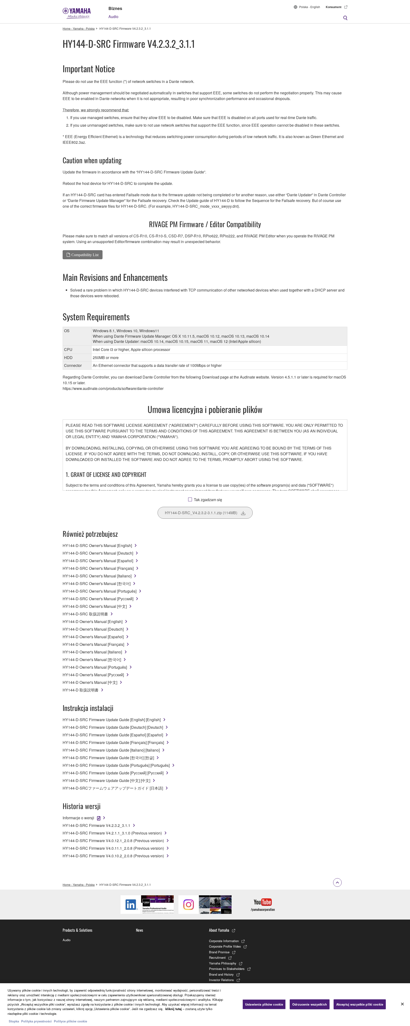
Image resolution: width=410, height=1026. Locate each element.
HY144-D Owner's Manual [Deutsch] (93, 629)
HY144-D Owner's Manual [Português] (95, 667)
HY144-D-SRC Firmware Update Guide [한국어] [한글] (108, 757)
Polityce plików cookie (70, 1021)
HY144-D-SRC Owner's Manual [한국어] (96, 583)
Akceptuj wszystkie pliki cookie (359, 1004)
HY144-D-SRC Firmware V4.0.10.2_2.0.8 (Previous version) (113, 855)
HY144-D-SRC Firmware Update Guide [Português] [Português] (116, 765)
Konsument (333, 7)
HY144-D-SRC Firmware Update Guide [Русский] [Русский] (113, 773)
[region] (205, 1004)
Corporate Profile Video (225, 946)
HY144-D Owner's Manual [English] (92, 621)
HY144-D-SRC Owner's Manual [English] (97, 545)
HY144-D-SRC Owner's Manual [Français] (98, 568)
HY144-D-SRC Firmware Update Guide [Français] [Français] (113, 742)
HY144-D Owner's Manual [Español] (93, 636)
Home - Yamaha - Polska (79, 28)
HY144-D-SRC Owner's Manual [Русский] (98, 598)
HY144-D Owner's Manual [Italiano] (92, 652)
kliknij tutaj (173, 1009)
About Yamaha (219, 930)
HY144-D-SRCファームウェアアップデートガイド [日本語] (113, 788)
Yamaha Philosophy (222, 963)
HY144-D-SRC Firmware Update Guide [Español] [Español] (113, 735)
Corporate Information (224, 941)
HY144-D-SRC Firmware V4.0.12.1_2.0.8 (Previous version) (113, 840)
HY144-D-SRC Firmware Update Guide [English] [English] (112, 719)
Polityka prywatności (36, 1021)
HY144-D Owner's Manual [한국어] (92, 659)
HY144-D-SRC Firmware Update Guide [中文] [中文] (106, 780)
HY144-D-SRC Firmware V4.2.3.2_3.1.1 (96, 825)
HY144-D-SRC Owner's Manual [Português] (99, 591)
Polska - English (309, 7)
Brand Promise (219, 952)
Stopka (14, 1021)
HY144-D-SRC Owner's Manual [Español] (98, 560)
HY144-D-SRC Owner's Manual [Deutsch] (98, 553)
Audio (113, 16)
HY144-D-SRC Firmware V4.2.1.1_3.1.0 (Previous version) (112, 833)
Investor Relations (221, 980)
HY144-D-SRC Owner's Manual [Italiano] (97, 576)
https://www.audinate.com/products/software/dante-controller (113, 388)
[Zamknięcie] (402, 1004)
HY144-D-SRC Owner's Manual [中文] (95, 606)
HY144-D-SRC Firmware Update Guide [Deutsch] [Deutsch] (113, 727)
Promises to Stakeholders (227, 968)
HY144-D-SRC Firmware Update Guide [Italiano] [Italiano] (111, 750)
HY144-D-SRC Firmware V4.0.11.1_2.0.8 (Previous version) (113, 848)
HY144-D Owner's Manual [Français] (93, 644)
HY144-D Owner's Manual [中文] (90, 682)
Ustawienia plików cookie (264, 1004)
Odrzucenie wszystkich (309, 1004)
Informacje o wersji (78, 817)
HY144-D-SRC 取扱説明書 (85, 614)
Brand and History (221, 974)
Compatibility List (84, 255)
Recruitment (217, 957)
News (139, 930)
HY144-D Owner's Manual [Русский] (93, 674)
